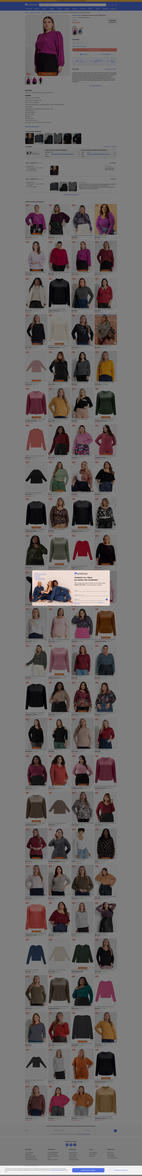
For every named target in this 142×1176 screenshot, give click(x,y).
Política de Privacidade (56, 1170)
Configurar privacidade (121, 1170)
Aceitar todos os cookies (88, 1170)
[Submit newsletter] (107, 599)
